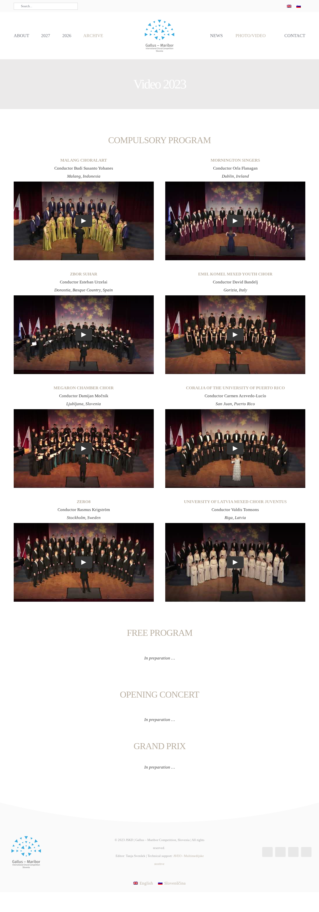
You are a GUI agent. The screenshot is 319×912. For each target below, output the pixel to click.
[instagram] (259, 6)
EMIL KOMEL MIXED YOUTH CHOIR (235, 274)
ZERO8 (84, 501)
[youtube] (267, 6)
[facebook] (251, 6)
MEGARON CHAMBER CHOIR (84, 388)
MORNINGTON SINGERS (235, 160)
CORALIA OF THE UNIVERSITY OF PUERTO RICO (235, 388)
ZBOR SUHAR (83, 274)
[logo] (159, 19)
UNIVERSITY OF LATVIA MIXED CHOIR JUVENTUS (235, 501)
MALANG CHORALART (83, 160)
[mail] (275, 6)
